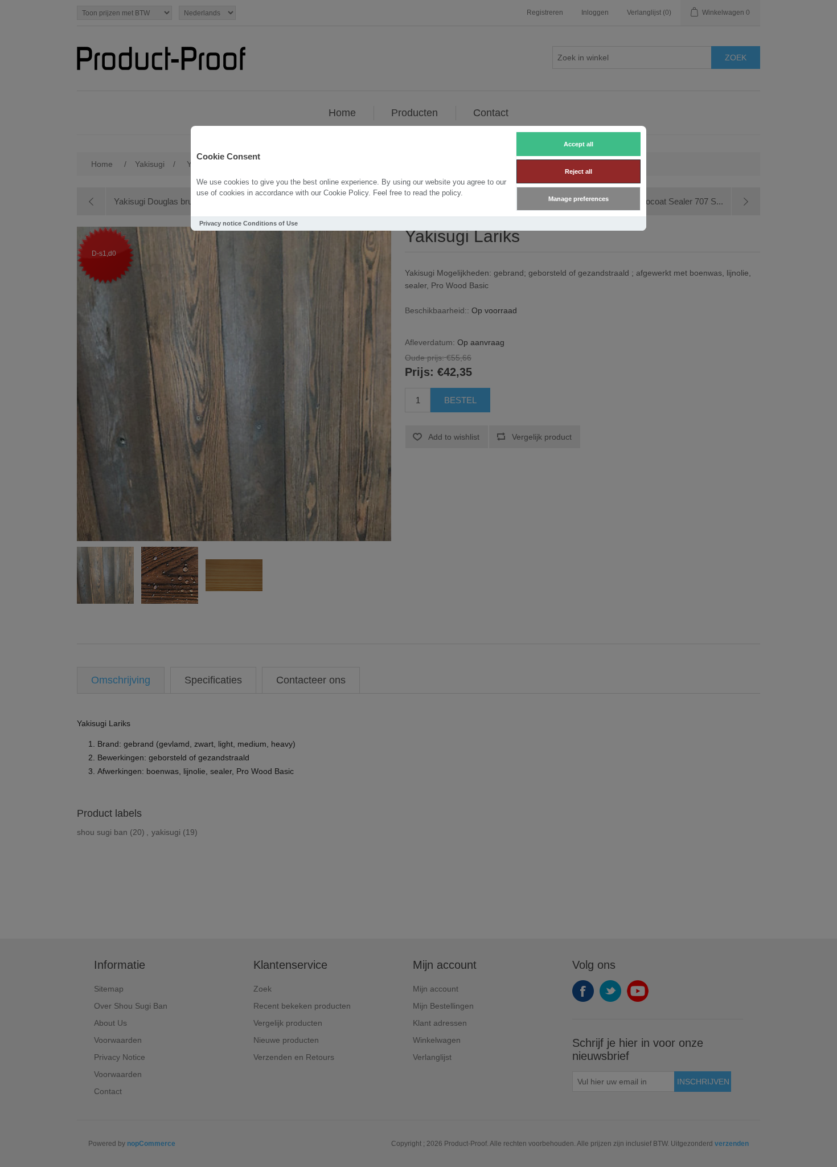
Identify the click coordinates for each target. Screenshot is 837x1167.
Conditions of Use (270, 223)
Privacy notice (220, 223)
